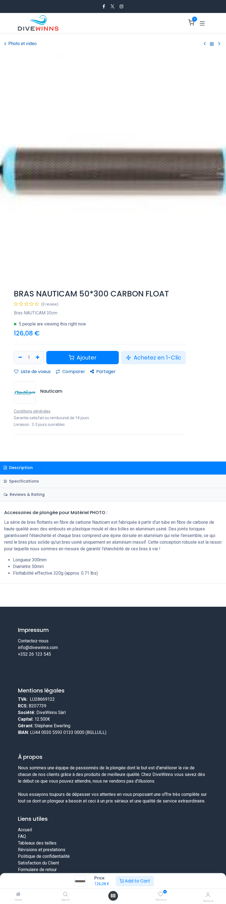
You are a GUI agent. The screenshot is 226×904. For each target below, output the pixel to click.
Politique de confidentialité (44, 867)
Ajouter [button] (85, 357)
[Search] (65, 894)
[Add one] (38, 357)
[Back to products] (212, 43)
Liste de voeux (35, 371)
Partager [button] (105, 371)
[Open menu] (113, 895)
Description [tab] (20, 467)
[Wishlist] (160, 894)
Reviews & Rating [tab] (27, 494)
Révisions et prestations (41, 860)
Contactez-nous (33, 641)
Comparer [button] (73, 371)
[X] (112, 6)
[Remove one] (19, 357)
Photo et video (22, 43)
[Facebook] (103, 6)
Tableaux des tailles (37, 853)
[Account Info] (208, 895)
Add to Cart (137, 881)
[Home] (18, 894)
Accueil (25, 840)
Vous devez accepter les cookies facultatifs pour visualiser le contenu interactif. (113, 680)
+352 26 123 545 (34, 654)
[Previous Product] (204, 44)
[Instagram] (122, 6)
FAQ (22, 847)
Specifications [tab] (23, 481)
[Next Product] (219, 44)
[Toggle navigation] (202, 22)
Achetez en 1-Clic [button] (156, 357)
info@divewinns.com (38, 647)
